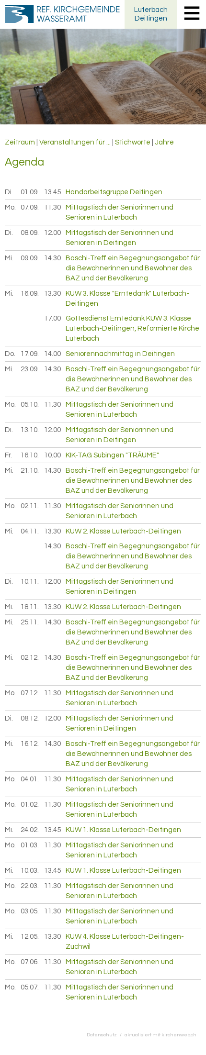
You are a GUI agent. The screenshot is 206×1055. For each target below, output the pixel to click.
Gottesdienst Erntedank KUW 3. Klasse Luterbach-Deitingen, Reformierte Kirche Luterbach (132, 328)
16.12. (30, 743)
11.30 (52, 207)
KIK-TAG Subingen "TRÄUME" (112, 455)
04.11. (30, 531)
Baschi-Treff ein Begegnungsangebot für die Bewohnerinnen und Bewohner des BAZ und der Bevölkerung (133, 268)
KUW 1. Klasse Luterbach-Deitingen (123, 829)
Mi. (9, 258)
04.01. (30, 779)
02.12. (30, 657)
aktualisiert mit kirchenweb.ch (160, 1034)
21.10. (30, 470)
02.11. (30, 506)
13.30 (52, 293)
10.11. (30, 581)
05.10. (30, 404)
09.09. (30, 258)
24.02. (30, 829)
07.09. (30, 207)
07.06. (30, 962)
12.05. (30, 936)
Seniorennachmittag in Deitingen (120, 353)
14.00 (52, 353)
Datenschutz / (106, 1034)
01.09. (30, 192)
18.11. (30, 607)
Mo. (10, 207)
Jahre (164, 142)
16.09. (30, 293)
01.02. (30, 804)
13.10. (30, 429)
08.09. (30, 232)
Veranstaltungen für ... (75, 142)
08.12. (30, 718)
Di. (9, 192)
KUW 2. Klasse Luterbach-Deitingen (123, 531)
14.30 (52, 258)
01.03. (30, 845)
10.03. (30, 870)
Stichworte (132, 142)
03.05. (30, 911)
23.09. (30, 369)
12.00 (52, 232)
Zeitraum (20, 142)
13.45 (52, 192)
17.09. (30, 353)
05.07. (30, 987)
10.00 (52, 455)
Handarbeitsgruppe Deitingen (114, 192)
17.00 (52, 318)
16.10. (30, 455)
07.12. (30, 693)
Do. (10, 353)
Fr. (8, 455)
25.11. (30, 622)
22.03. (30, 885)
